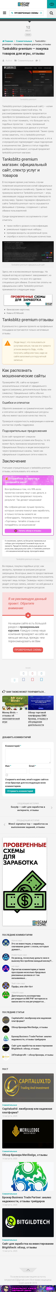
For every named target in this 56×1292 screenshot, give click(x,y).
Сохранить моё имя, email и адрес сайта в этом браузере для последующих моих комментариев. (26, 782)
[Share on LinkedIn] (41, 676)
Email (32, 766)
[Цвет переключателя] (51, 4)
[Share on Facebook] (23, 676)
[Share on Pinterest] (32, 676)
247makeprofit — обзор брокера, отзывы (32, 1055)
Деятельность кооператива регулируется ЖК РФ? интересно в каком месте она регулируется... (29, 999)
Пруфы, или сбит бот (22, 986)
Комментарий (13, 746)
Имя (8, 766)
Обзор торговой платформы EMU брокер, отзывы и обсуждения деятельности (38, 718)
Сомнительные (25, 60)
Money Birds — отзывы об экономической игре (11, 717)
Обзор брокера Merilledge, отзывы (29, 1027)
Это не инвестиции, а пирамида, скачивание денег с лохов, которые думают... (30, 946)
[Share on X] (14, 681)
